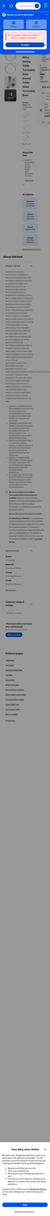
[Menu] (4, 6)
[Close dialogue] (45, 1149)
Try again (25, 45)
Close (25, 1205)
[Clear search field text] (33, 6)
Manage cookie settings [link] (24, 1211)
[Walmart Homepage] (11, 6)
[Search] (37, 6)
